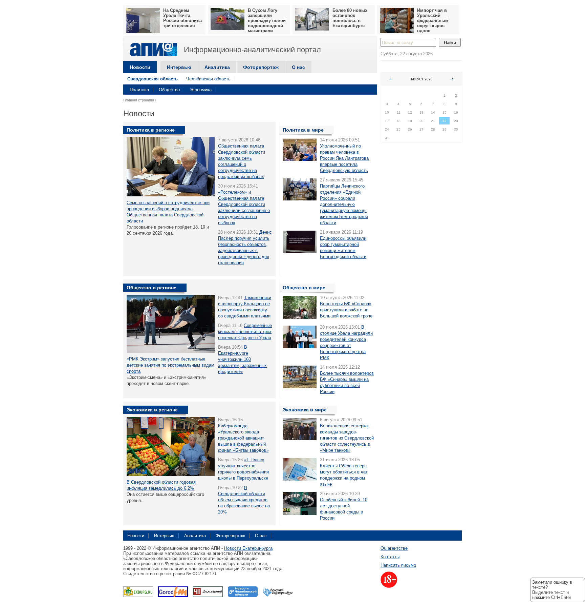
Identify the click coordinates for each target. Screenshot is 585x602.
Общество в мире (304, 287)
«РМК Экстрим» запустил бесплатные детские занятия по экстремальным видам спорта (170, 365)
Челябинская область (208, 78)
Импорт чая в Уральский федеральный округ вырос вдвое (432, 20)
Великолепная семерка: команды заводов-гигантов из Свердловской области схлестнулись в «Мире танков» (347, 438)
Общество (169, 89)
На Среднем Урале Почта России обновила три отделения (182, 18)
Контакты (390, 556)
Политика (139, 89)
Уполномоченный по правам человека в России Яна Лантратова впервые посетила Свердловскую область (344, 158)
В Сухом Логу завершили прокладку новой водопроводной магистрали (267, 20)
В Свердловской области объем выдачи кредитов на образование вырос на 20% (244, 499)
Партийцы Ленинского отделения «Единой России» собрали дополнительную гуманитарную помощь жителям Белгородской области (344, 204)
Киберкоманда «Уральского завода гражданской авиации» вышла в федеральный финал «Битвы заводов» (243, 438)
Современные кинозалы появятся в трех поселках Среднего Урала (245, 331)
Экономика (201, 89)
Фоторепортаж (261, 67)
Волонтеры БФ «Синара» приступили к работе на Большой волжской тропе (346, 309)
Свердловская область (152, 78)
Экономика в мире (305, 409)
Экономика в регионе (152, 409)
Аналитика (217, 67)
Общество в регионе (151, 287)
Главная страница (138, 100)
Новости (140, 67)
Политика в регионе (151, 130)
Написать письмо (398, 565)
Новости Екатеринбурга (248, 548)
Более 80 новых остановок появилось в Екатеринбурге (349, 18)
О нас (298, 67)
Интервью (179, 67)
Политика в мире (303, 130)
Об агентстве (394, 548)
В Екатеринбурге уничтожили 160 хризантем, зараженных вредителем (242, 359)
